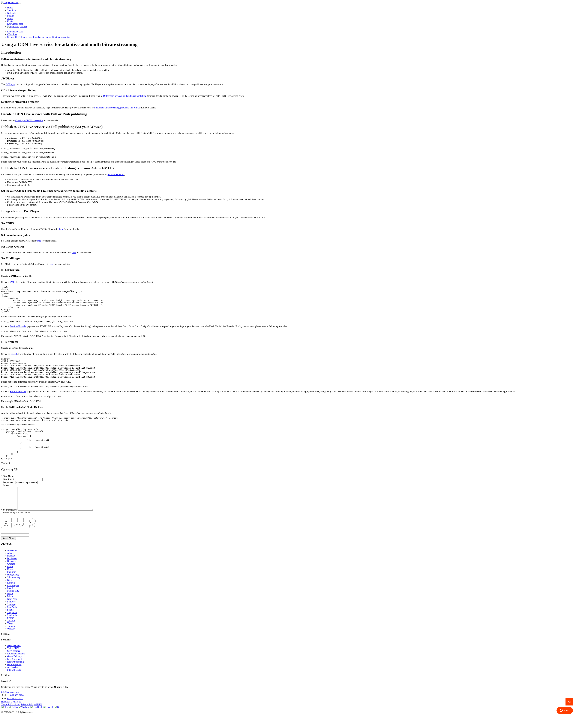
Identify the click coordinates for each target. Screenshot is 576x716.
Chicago (11, 563)
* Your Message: (9, 509)
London (11, 582)
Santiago (11, 604)
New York (12, 599)
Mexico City (13, 591)
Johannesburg (13, 577)
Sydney (10, 618)
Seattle (10, 609)
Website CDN (14, 645)
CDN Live (12, 34)
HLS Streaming (14, 664)
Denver (10, 569)
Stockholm (12, 615)
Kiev (9, 580)
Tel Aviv (11, 620)
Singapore (12, 612)
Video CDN (13, 648)
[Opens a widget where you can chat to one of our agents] (564, 710)
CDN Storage (13, 651)
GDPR (38, 704)
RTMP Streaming (15, 661)
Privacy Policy (28, 704)
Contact (11, 21)
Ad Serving (12, 667)
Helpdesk (5, 701)
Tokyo (10, 623)
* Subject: (6, 485)
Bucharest (12, 558)
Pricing (10, 15)
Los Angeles (13, 585)
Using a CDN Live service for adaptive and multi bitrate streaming (38, 37)
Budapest (11, 561)
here (61, 229)
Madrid (10, 588)
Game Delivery (14, 656)
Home (10, 7)
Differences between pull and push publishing (125, 96)
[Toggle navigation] (19, 3)
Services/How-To (116, 174)
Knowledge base (15, 24)
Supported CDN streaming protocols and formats (117, 107)
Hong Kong (13, 574)
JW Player (10, 84)
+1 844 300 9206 (15, 695)
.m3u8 (14, 354)
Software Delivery (16, 653)
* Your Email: (7, 479)
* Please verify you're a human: (16, 512)
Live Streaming (14, 659)
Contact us (16, 701)
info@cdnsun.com (10, 692)
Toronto (11, 626)
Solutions (11, 10)
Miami (10, 593)
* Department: (8, 482)
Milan (10, 596)
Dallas (10, 566)
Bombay (11, 555)
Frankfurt (11, 572)
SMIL (12, 282)
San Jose (11, 601)
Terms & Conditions (10, 704)
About (10, 18)
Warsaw (11, 628)
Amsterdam (12, 550)
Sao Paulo (12, 607)
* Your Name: (7, 476)
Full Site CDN (14, 670)
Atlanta (10, 553)
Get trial (23, 26)
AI (569, 701)
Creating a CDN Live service (29, 120)
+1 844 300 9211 (15, 698)
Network (11, 13)
